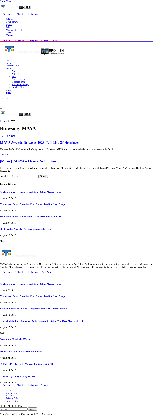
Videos (9, 35)
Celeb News (12, 22)
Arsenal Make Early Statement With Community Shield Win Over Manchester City (42, 321)
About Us (10, 390)
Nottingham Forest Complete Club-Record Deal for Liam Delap (32, 204)
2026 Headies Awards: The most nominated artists (25, 229)
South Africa (18, 87)
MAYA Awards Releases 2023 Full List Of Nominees (39, 142)
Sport (8, 93)
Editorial (10, 19)
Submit (32, 409)
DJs (8, 27)
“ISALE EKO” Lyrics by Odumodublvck (21, 351)
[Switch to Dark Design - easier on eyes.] (1, 102)
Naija (14, 71)
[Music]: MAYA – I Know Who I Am (28, 161)
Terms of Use (12, 401)
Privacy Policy (13, 398)
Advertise (10, 395)
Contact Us (11, 393)
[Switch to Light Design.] (3, 102)
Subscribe (5, 99)
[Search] (1, 105)
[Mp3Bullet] (34, 55)
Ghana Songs (18, 79)
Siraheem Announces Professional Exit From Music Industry (30, 216)
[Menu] (1, 108)
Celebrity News (12, 66)
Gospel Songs (18, 81)
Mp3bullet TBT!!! (14, 30)
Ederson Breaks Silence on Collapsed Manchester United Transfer (33, 308)
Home (8, 60)
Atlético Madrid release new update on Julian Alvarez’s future (31, 192)
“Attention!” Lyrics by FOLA (15, 339)
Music (9, 32)
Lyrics (9, 24)
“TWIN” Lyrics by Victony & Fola (17, 376)
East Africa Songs (20, 84)
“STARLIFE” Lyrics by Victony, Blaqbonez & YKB (26, 364)
